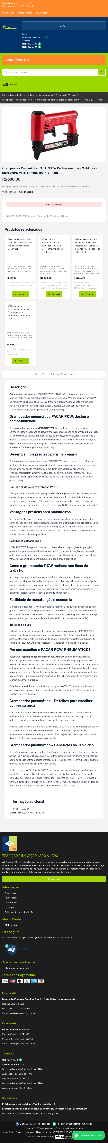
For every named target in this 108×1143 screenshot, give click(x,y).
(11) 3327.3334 (10, 1060)
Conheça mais (54, 879)
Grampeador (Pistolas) (66, 95)
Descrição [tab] (40, 374)
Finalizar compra (24, 13)
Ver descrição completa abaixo (17, 192)
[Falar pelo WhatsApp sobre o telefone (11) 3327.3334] (20, 1059)
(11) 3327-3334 (29, 47)
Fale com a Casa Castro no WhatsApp (74, 1124)
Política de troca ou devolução (19, 912)
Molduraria (22, 95)
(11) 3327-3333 (29, 44)
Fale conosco (11, 898)
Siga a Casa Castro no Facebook (33, 1124)
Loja (12, 95)
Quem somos (11, 902)
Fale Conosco (40, 13)
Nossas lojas (11, 893)
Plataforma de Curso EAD (17, 968)
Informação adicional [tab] (62, 374)
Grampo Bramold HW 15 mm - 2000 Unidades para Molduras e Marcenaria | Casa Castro (20, 268)
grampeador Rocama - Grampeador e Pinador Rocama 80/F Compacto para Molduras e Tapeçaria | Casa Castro (86, 271)
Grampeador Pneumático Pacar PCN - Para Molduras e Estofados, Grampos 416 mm (19, 335)
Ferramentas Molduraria (41, 95)
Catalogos (10, 907)
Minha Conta (11, 925)
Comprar (22, 294)
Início (4, 95)
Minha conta (8, 13)
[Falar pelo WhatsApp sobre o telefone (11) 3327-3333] (39, 43)
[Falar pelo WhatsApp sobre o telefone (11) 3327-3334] (39, 46)
